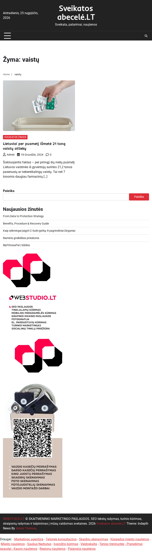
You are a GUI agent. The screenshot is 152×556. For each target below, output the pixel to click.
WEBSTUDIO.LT (14, 519)
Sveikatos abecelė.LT (76, 12)
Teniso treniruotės (111, 544)
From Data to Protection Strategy (23, 216)
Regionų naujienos (53, 549)
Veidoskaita (89, 544)
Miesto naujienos (13, 544)
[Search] (146, 36)
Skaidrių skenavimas (93, 539)
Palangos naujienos (82, 549)
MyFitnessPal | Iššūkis (16, 245)
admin (11, 154)
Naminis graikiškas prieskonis (21, 238)
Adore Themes (26, 528)
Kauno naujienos (25, 549)
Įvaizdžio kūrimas (66, 544)
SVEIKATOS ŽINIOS (15, 137)
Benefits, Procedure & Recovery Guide (26, 223)
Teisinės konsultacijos (61, 539)
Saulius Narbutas (39, 544)
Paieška (8, 191)
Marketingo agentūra (28, 539)
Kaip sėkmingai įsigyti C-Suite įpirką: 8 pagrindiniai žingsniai (39, 230)
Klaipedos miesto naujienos (129, 539)
